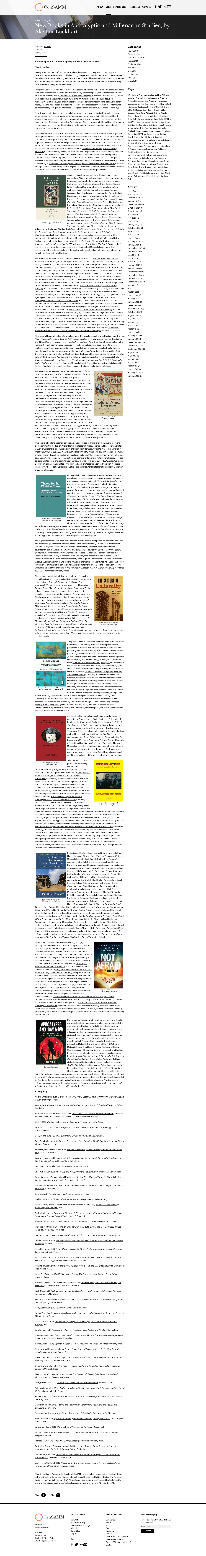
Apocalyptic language (157, 101)
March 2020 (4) (134, 369)
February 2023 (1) (135, 265)
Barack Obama (147, 107)
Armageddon (158, 104)
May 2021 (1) (133, 325)
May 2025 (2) (133, 218)
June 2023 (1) (133, 255)
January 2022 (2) (135, 302)
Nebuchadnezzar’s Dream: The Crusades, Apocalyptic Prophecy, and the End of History (73, 425)
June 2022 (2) (133, 285)
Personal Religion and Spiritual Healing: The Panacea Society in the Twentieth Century (78, 1478)
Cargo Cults (158, 119)
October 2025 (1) (135, 208)
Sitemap (38, 1532)
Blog (108, 7)
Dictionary (166, 140)
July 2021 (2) (133, 319)
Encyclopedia (151, 149)
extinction (157, 155)
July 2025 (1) (133, 214)
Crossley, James (153, 134)
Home (37, 20)
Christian (131, 125)
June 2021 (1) (133, 322)
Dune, (140, 146)
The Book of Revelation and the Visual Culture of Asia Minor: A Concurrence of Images (77, 329)
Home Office (162, 167)
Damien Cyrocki (140, 137)
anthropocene (153, 98)
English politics (134, 152)
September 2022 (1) (136, 282)
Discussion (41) (134, 54)
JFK (146, 176)
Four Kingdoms (160, 158)
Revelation (63, 1122)
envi (157, 152)
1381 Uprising (133, 95)
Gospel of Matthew (148, 164)
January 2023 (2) (135, 268)
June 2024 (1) (133, 231)
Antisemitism (133, 101)
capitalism (149, 119)
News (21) (132, 68)
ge (63, 971)
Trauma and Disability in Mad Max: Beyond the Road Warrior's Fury (78, 905)
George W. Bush (134, 161)
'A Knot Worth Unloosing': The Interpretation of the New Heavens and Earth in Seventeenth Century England (78, 551)
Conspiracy (165, 131)
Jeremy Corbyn (133, 176)
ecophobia (141, 149)
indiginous (152, 170)
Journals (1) (132, 81)
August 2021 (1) (134, 315)
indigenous (142, 170)
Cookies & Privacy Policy (44, 1538)
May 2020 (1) (133, 362)
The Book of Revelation (62, 1166)
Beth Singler (164, 107)
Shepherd (90, 309)
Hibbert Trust (137, 167)
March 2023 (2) (134, 262)
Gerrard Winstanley (148, 161)
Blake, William (146, 113)
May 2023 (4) (133, 258)
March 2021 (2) (134, 332)
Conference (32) (134, 64)
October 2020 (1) (135, 346)
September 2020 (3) (136, 349)
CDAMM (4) (133, 74)
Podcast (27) (133, 61)
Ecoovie (133, 149)
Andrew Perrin (141, 98)
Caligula (141, 119)
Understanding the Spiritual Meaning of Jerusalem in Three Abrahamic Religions (80, 244)
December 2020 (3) (136, 342)
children (148, 122)
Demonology (133, 140)
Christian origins (141, 125)
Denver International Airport (150, 140)
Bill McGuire (137, 110)
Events (108, 1522)
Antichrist (163, 98)
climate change (142, 131)
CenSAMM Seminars (136, 122)
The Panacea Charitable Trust (117, 1536)
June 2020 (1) (133, 359)
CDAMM (167, 119)
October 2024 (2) (135, 228)
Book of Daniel (133, 116)
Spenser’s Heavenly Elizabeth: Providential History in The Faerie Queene (94, 495)
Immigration (133, 170)
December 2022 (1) (136, 272)
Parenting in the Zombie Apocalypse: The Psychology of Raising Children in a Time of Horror (79, 935)
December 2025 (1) (136, 204)
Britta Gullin (132, 119)
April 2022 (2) (133, 292)
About (100, 7)
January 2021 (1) (134, 339)
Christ (167, 122)
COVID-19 (142, 134)
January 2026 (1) (134, 201)
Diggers (131, 143)
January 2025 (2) (135, 225)
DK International (141, 143)
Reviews (47, 47)
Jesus (142, 176)
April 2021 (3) (133, 329)
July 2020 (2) (133, 356)
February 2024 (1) (135, 241)
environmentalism (135, 155)
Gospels (160, 164)
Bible (130, 110)
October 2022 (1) (135, 278)
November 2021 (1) (136, 309)
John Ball (160, 176)
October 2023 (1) (135, 251)
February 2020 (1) (135, 372)
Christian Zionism (155, 125)
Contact (146, 7)
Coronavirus (132, 134)
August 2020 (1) (135, 352)
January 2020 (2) (135, 376)
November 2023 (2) (136, 248)
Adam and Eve (155, 95)
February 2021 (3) (135, 335)
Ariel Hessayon (146, 104)
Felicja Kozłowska (146, 158)
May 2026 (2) (133, 191)
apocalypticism (134, 104)
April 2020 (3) (134, 366)
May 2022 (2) (133, 288)
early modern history (157, 146)
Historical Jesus (150, 167)
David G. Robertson (155, 137)
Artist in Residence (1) (137, 57)
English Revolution (147, 152)
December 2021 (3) (136, 305)
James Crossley (134, 173)
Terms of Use (40, 1535)
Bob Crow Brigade (159, 113)
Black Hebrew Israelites (152, 110)
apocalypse (143, 101)
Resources (134, 7)
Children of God (158, 122)
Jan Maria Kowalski (147, 173)
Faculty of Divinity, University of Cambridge (118, 1544)
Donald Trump (154, 143)
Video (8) (132, 71)
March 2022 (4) (134, 295)
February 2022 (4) (135, 298)
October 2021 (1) (135, 312)
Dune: (146, 146)
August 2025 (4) (135, 211)
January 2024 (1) (134, 245)
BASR (156, 107)
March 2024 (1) (134, 238)
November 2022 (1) (136, 275)
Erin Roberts (147, 155)
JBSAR (167, 173)
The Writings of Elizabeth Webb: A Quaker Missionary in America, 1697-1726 (79, 569)
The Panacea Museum (114, 1539)
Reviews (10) (133, 51)
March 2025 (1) (134, 221)
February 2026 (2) (135, 198)
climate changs (155, 131)
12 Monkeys (87, 874)
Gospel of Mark (134, 164)
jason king (160, 173)
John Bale (152, 176)
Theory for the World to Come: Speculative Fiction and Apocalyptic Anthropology (62, 775)
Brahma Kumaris (146, 116)
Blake (137, 113)
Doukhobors (133, 146)
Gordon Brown (163, 161)
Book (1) (131, 78)
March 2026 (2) (134, 194)
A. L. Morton (144, 95)
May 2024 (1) (133, 235)
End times (162, 149)
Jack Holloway (162, 170)
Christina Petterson (149, 128)
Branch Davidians (161, 116)
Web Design (40, 1541)
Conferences (119, 7)
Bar (139, 107)
